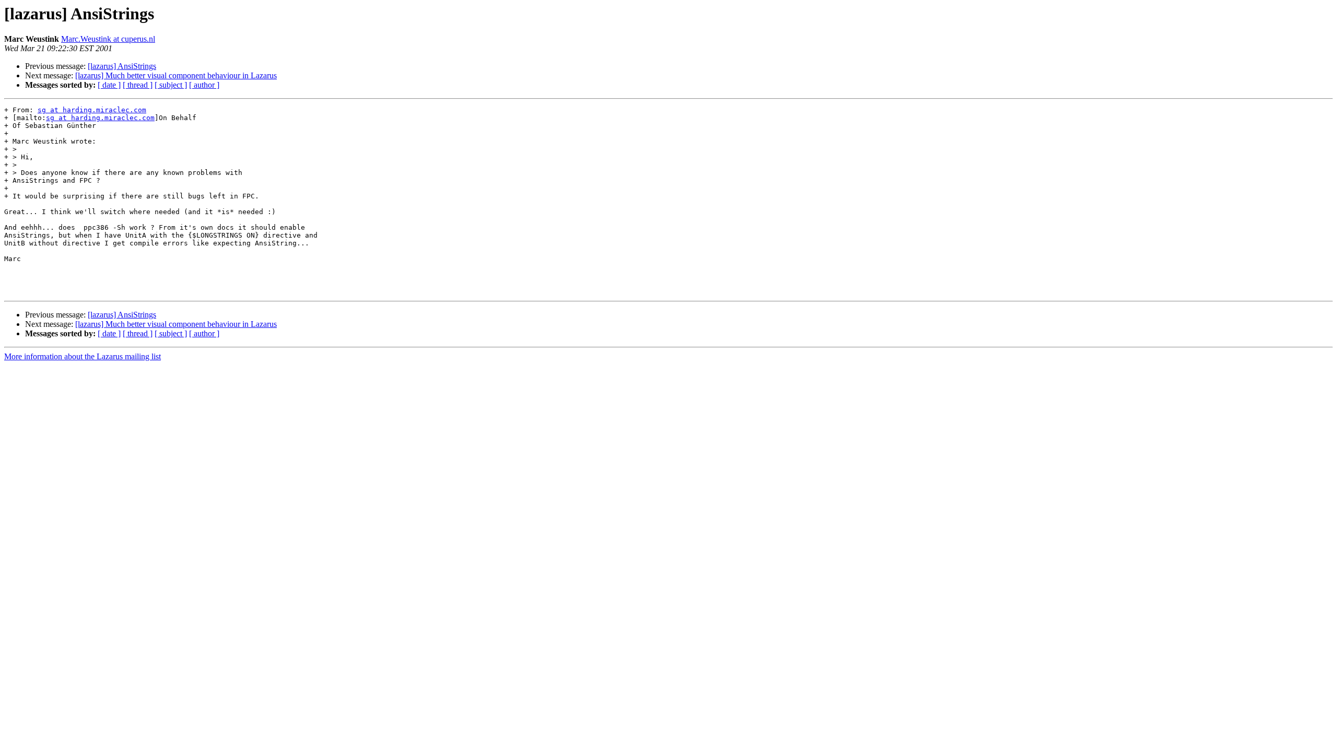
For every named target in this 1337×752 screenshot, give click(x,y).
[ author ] (204, 84)
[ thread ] (138, 84)
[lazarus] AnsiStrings (122, 66)
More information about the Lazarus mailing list (82, 356)
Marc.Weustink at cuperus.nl (108, 38)
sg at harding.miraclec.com (92, 110)
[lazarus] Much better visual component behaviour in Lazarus (176, 75)
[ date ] (109, 84)
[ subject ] (171, 84)
